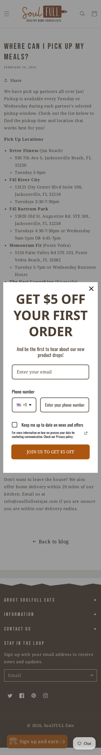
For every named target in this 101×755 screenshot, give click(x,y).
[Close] (91, 288)
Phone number (23, 391)
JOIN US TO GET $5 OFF (50, 452)
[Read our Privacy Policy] (86, 433)
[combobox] (24, 404)
